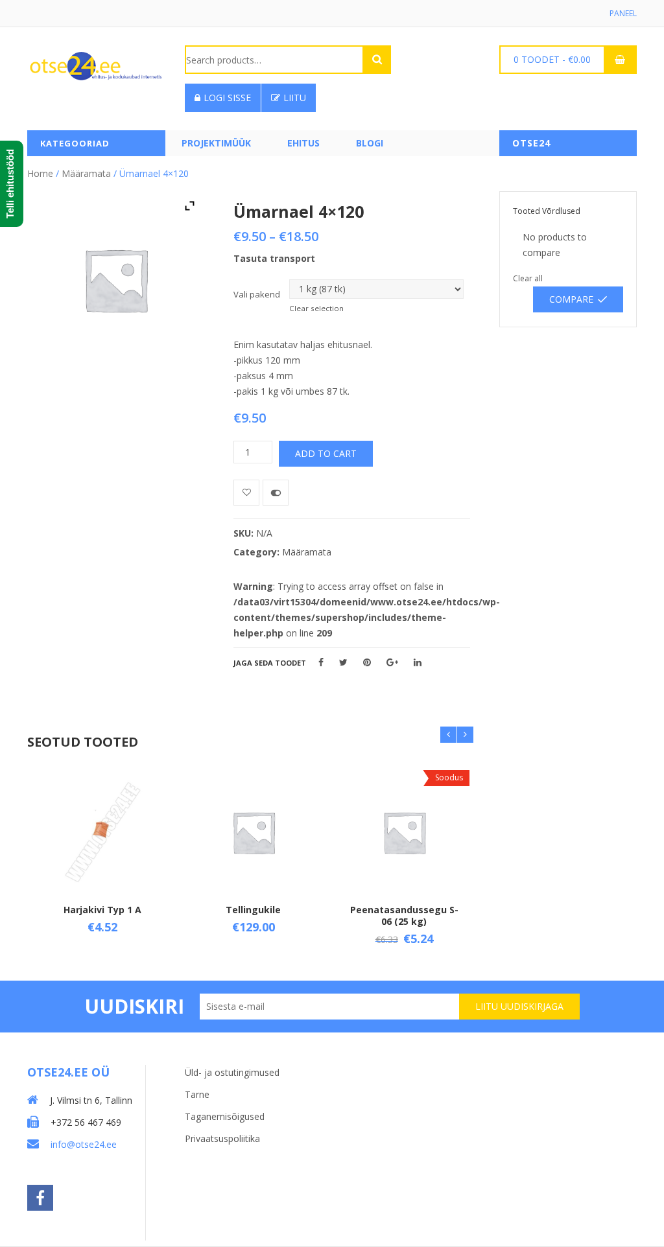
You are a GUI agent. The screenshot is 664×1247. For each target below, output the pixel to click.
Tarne (197, 1094)
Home (40, 173)
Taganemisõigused (225, 1116)
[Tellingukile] (254, 832)
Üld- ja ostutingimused (232, 1072)
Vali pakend (256, 294)
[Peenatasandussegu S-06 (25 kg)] (404, 832)
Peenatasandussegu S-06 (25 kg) (404, 915)
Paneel (623, 13)
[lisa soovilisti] (246, 493)
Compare (571, 299)
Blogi (369, 143)
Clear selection (316, 308)
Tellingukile (253, 909)
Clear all (528, 278)
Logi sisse (227, 97)
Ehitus (303, 143)
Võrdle (276, 493)
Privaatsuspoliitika (222, 1138)
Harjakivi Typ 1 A (102, 909)
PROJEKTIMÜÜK (216, 143)
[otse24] (96, 65)
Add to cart (326, 453)
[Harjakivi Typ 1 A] (102, 832)
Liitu (294, 97)
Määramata (86, 173)
